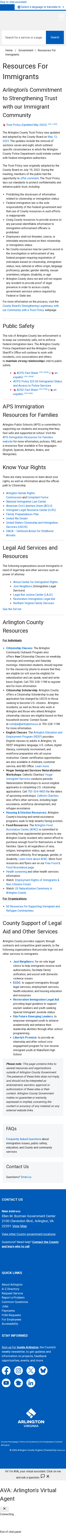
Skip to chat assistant (13, 2)
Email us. (26, 1177)
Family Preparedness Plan (22, 514)
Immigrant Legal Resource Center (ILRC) (31, 510)
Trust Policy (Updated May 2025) (31, 125)
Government (25, 50)
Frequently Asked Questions (23, 1139)
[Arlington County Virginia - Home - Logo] (29, 19)
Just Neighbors (22, 586)
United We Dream (17, 518)
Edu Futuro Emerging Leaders (33, 1016)
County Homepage (9, 1442)
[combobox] (40, 7)
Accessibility (10, 1323)
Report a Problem (13, 1297)
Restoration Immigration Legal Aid (34, 599)
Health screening (16, 871)
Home (9, 50)
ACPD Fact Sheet (33, 373)
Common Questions (15, 1302)
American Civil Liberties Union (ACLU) (29, 505)
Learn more (42, 766)
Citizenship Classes (19, 648)
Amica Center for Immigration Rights (35, 582)
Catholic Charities (48, 795)
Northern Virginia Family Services (33, 603)
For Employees (11, 1319)
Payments (8, 1310)
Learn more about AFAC (32, 859)
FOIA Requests (11, 1315)
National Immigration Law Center (26, 501)
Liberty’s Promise (25, 1037)
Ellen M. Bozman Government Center (29, 1216)
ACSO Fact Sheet (32, 389)
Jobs (5, 1306)
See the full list (12, 609)
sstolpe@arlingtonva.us (23, 724)
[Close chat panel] (4, 1509)
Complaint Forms (37, 497)
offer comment (29, 178)
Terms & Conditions (29, 1442)
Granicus (61, 1450)
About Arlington (12, 1284)
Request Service (12, 1293)
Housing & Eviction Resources (26, 812)
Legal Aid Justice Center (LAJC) (33, 594)
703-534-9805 (37, 791)
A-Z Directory (10, 1289)
